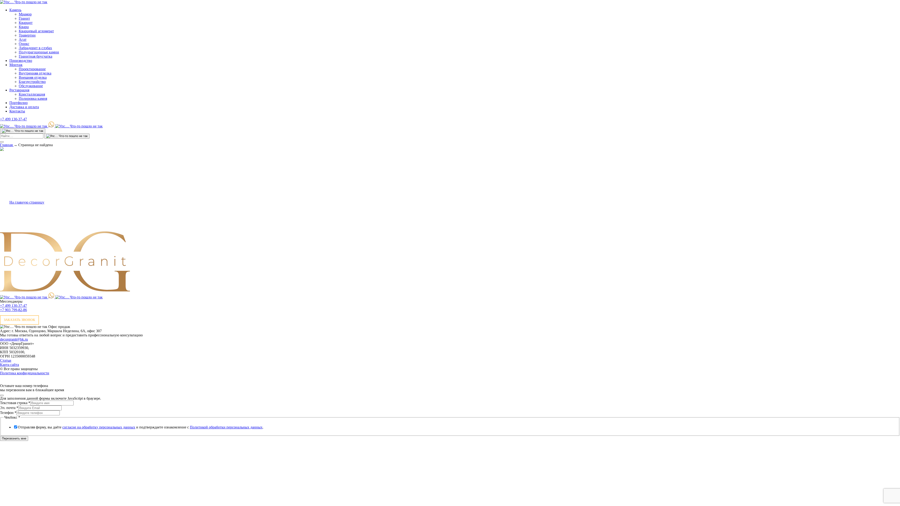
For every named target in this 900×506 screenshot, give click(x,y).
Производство (20, 61)
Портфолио (18, 103)
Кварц (24, 27)
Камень (15, 10)
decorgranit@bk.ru (14, 339)
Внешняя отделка (33, 77)
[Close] (2, 395)
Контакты (17, 111)
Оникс (24, 44)
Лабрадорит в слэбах (35, 48)
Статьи (5, 360)
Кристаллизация (32, 94)
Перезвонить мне (14, 438)
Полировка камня (33, 98)
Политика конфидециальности (24, 373)
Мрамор (25, 14)
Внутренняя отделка (35, 73)
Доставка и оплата (24, 107)
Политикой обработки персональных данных (226, 427)
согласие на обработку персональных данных (98, 427)
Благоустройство (32, 82)
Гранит (24, 18)
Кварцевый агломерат (36, 31)
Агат (22, 39)
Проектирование (32, 69)
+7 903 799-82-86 (13, 310)
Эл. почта (9, 408)
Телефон (8, 413)
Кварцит (26, 23)
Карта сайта (9, 365)
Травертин (27, 35)
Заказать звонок (19, 320)
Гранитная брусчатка (35, 56)
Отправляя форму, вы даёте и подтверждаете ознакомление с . (140, 427)
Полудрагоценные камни (39, 52)
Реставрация (19, 90)
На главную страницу (26, 202)
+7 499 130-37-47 (13, 119)
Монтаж (15, 65)
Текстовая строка (15, 403)
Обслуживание (31, 86)
